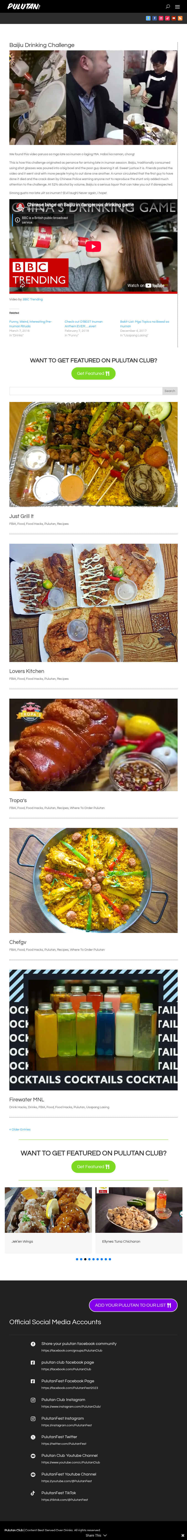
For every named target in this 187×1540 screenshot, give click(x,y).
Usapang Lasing (97, 1107)
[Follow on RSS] (180, 18)
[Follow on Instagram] (161, 18)
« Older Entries (20, 1129)
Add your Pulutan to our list (130, 1305)
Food (21, 523)
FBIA (12, 523)
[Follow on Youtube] (173, 18)
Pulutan (50, 523)
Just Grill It (21, 516)
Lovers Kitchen (26, 671)
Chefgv (17, 942)
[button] (178, 1220)
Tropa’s (18, 800)
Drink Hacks (18, 1107)
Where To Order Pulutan (87, 808)
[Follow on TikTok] (167, 18)
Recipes (63, 523)
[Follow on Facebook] (148, 18)
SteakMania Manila (118, 1241)
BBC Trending (33, 299)
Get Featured (90, 373)
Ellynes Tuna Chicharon (31, 1241)
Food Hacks (34, 523)
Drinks (32, 1107)
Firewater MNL (26, 1099)
